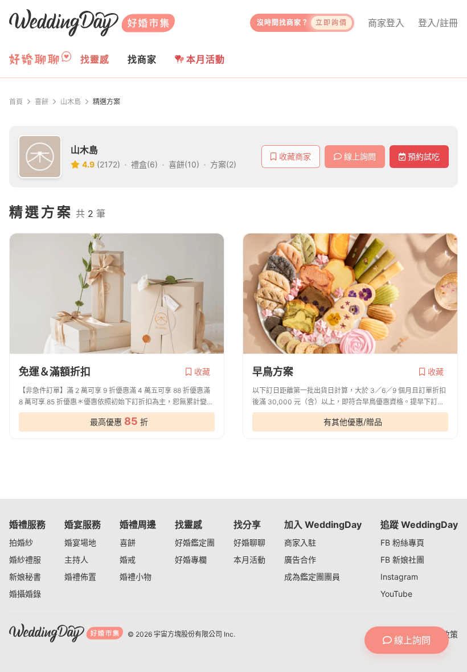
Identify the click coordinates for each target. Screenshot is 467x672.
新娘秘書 (25, 576)
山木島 (70, 101)
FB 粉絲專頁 (402, 542)
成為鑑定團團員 (312, 576)
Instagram (399, 576)
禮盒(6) (144, 164)
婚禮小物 (135, 576)
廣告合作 (300, 559)
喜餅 (41, 101)
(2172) (108, 164)
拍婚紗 (21, 542)
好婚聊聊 (249, 542)
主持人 (76, 559)
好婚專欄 (191, 559)
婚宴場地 (80, 542)
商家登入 (386, 22)
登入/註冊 (438, 22)
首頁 (16, 101)
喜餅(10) (184, 164)
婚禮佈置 (80, 576)
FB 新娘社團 (402, 559)
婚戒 (128, 559)
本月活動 (205, 59)
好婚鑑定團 (195, 542)
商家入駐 (300, 542)
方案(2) (223, 164)
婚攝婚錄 (25, 594)
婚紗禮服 (25, 559)
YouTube (396, 594)
